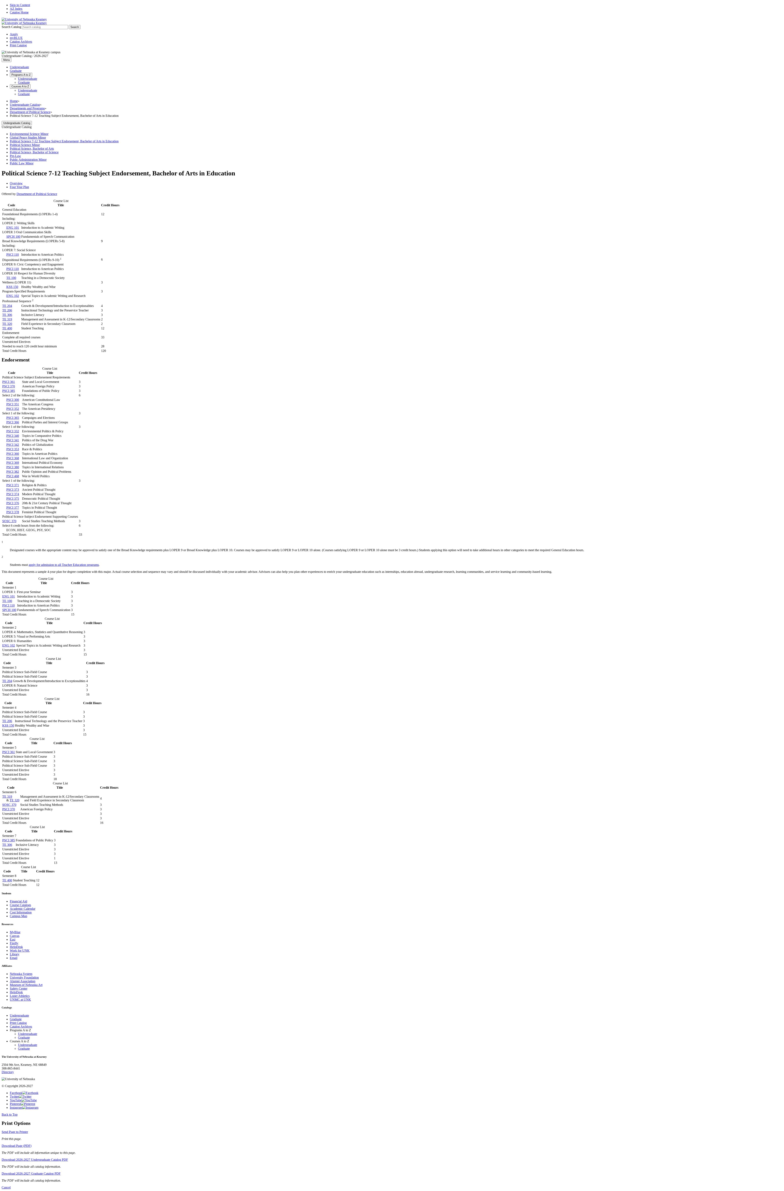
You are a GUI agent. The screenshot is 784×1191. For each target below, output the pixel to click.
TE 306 (7, 315)
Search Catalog (11, 27)
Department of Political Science (30, 112)
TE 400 (7, 328)
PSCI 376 (12, 503)
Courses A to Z (20, 86)
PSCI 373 (12, 489)
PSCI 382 (12, 471)
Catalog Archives (21, 41)
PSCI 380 (12, 467)
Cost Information (21, 912)
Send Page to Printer (15, 1132)
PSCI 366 (12, 422)
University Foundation (24, 977)
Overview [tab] (16, 183)
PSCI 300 (12, 399)
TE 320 (7, 324)
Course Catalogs (20, 905)
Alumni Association (22, 981)
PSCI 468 (12, 476)
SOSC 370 (9, 521)
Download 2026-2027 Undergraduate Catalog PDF (35, 1159)
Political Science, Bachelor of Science (34, 152)
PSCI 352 (12, 408)
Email (13, 958)
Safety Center (18, 988)
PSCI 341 (12, 440)
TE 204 (7, 306)
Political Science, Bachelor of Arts (32, 148)
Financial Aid (18, 901)
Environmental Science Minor (29, 134)
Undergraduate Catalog (25, 104)
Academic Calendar (22, 908)
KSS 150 (12, 287)
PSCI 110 (12, 254)
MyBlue (15, 932)
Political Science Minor (25, 145)
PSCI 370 (8, 386)
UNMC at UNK (20, 999)
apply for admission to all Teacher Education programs (64, 565)
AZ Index (16, 8)
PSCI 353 (12, 449)
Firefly (14, 943)
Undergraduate (19, 67)
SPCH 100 (13, 236)
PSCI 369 (12, 462)
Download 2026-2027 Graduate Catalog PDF (31, 1173)
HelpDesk (16, 947)
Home (14, 101)
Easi (12, 939)
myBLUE (16, 38)
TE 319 (7, 319)
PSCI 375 (12, 498)
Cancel (6, 1187)
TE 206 (7, 310)
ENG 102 (12, 296)
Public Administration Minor (28, 159)
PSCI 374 (12, 494)
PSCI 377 (12, 507)
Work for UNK (20, 950)
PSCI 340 (12, 435)
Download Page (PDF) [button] (16, 1146)
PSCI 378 (12, 512)
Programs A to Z (21, 74)
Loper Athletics (20, 996)
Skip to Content (20, 5)
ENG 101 (12, 227)
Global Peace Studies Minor (28, 137)
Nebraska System (21, 974)
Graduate (16, 70)
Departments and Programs (27, 108)
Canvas (14, 936)
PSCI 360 (12, 453)
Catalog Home (19, 12)
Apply (14, 34)
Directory (8, 1072)
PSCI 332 (12, 431)
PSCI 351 (12, 404)
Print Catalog (18, 45)
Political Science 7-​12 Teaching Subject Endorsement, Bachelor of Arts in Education (64, 141)
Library (14, 954)
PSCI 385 (8, 391)
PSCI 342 (12, 444)
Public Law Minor (21, 163)
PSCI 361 (8, 382)
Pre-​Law (15, 156)
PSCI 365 (12, 417)
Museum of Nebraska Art (26, 985)
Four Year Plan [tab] (19, 187)
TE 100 (11, 278)
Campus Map (18, 916)
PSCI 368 (12, 458)
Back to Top (10, 1114)
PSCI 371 (12, 485)
